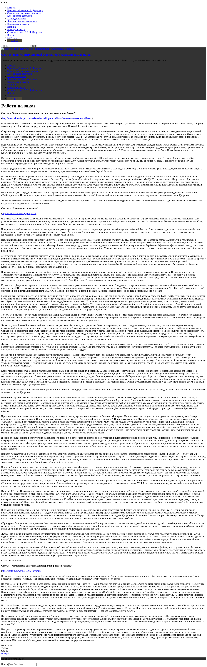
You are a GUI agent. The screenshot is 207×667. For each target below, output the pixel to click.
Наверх (5, 653)
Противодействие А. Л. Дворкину (25, 10)
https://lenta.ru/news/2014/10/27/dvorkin (21, 571)
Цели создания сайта (18, 24)
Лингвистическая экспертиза (22, 21)
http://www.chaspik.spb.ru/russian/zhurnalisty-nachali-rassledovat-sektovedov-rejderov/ (47, 118)
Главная (11, 7)
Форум (14, 40)
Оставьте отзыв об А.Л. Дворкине (24, 32)
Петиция (11, 26)
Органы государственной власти (24, 13)
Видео (10, 35)
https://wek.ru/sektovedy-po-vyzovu (19, 213)
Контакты (12, 37)
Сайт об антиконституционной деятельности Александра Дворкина (46, 54)
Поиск (4, 664)
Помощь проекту (16, 29)
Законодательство (16, 18)
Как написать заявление (19, 16)
